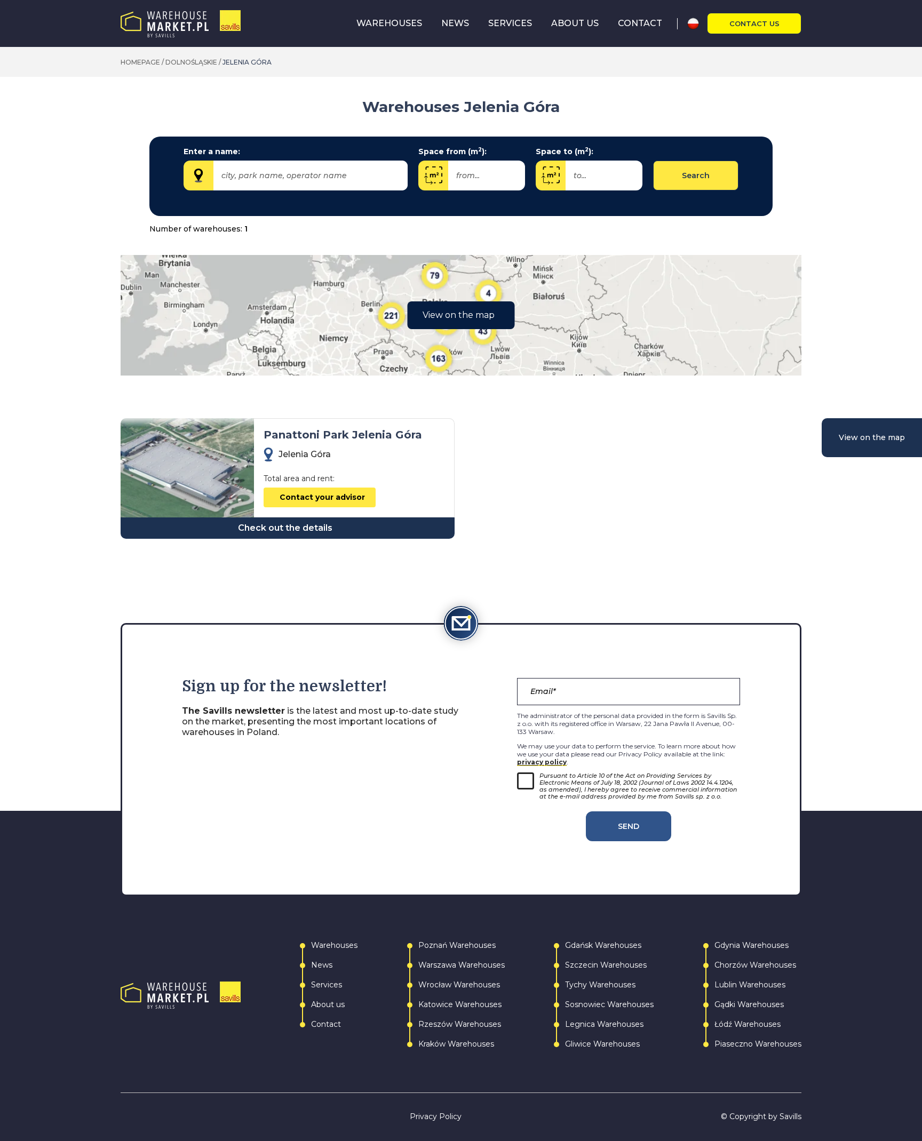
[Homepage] (181, 23)
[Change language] (697, 23)
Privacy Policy (436, 1116)
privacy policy (542, 762)
